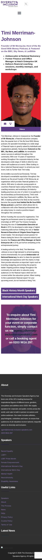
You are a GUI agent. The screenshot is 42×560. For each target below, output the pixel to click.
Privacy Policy (7, 517)
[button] (19, 13)
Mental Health (6, 474)
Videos (22, 129)
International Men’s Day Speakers (20, 296)
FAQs (3, 513)
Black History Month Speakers (18, 290)
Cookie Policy (6, 521)
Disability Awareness (9, 481)
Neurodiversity (7, 477)
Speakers (5, 498)
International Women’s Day (12, 466)
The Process (6, 506)
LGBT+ (4, 455)
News (3, 509)
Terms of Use (6, 525)
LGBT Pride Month (8, 459)
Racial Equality (7, 451)
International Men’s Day (10, 470)
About (3, 502)
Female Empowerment (10, 462)
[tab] (21, 129)
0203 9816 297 (7, 433)
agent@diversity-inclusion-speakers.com (16, 430)
